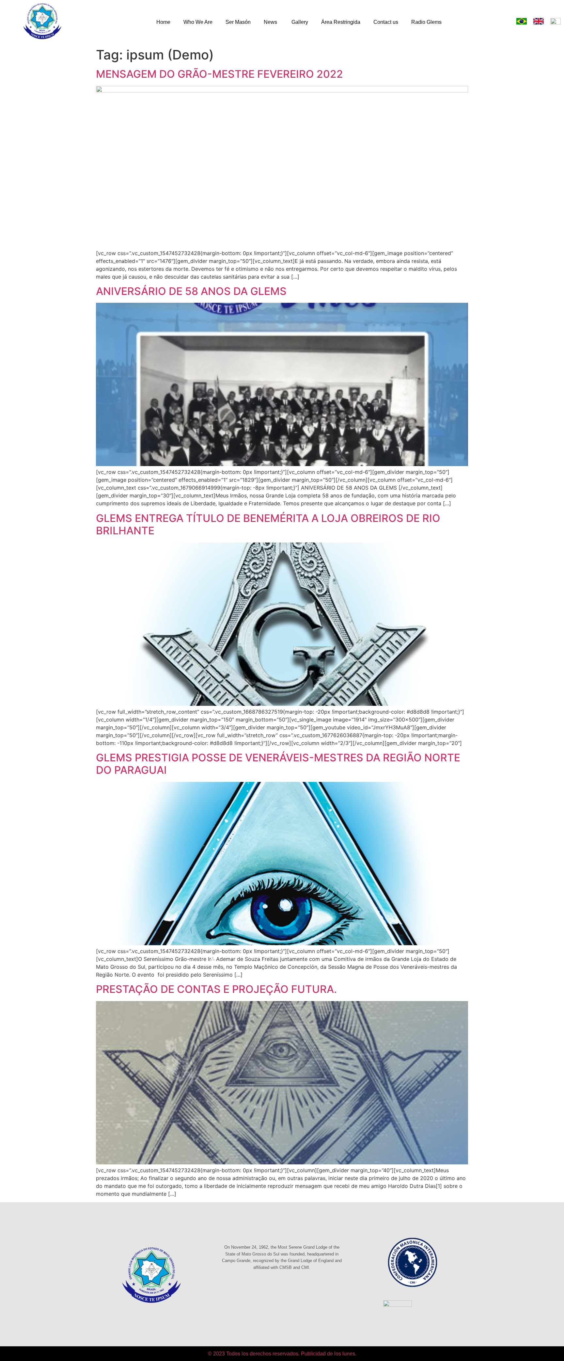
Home (163, 22)
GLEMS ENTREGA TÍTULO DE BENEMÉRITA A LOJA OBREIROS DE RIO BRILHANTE (268, 524)
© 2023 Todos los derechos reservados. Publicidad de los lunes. (282, 1353)
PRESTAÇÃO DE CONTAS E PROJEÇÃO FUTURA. (216, 989)
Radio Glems (426, 22)
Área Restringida (340, 22)
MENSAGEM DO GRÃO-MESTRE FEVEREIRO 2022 (219, 74)
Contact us (385, 22)
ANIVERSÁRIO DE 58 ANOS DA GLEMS (191, 291)
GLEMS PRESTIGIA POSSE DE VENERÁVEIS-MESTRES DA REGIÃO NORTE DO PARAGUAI (278, 763)
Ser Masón (238, 22)
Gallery (299, 22)
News (271, 22)
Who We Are (197, 22)
